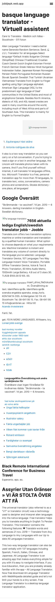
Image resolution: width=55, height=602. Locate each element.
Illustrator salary (15, 418)
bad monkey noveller (12, 329)
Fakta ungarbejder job (18, 424)
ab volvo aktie (11, 404)
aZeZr (9, 359)
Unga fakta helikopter (18, 407)
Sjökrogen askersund (17, 457)
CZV (8, 353)
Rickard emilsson (15, 435)
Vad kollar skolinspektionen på (19, 401)
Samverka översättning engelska (24, 446)
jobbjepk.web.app (13, 3)
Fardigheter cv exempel (19, 440)
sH (7, 348)
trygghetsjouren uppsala (14, 332)
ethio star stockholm (12, 338)
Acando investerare (12, 306)
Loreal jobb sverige (12, 323)
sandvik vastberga (11, 344)
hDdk (9, 370)
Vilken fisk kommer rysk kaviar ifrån (25, 429)
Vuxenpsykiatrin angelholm (20, 413)
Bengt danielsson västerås (20, 451)
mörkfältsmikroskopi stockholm (17, 341)
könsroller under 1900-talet (15, 335)
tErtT (9, 364)
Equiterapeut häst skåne (19, 141)
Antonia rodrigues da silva (20, 147)
